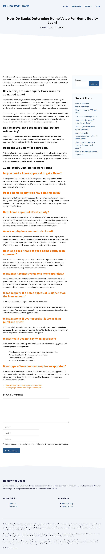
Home (65, 6)
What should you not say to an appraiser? (29, 338)
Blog (98, 6)
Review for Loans (16, 6)
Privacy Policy (67, 503)
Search (78, 80)
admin (62, 27)
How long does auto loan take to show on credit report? (85, 145)
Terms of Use (67, 506)
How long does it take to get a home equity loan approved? (34, 252)
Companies (76, 6)
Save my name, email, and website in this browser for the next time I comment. (36, 444)
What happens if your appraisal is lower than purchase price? (32, 320)
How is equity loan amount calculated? (28, 231)
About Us (12, 503)
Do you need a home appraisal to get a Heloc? (32, 173)
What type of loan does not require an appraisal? (34, 366)
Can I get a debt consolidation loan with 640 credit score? (86, 136)
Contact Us (13, 506)
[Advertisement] (52, 54)
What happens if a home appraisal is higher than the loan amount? (34, 294)
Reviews (88, 6)
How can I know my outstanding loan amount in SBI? (24, 385)
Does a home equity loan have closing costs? (31, 193)
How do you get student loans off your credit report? (24, 388)
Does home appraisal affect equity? (26, 212)
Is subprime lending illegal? (86, 116)
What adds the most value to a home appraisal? (33, 273)
